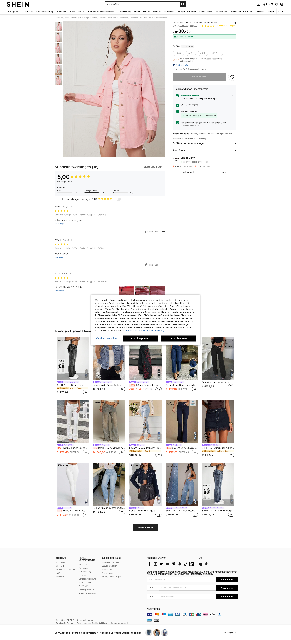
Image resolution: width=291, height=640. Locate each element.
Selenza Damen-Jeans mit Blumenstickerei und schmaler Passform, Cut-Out (145, 448)
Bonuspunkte (107, 570)
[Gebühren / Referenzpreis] (190, 32)
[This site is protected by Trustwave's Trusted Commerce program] (149, 620)
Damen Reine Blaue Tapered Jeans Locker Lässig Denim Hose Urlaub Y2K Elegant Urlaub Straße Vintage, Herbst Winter (182, 385)
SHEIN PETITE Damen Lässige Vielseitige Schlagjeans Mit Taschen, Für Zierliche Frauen (218, 510)
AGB (58, 573)
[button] (276, 4)
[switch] (118, 199)
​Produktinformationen (88, 593)
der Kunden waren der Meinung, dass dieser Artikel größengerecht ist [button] (199, 60)
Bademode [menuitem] (61, 11)
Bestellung (83, 575)
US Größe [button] (186, 46)
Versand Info (84, 564)
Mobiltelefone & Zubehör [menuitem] (241, 11)
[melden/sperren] (163, 231)
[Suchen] (183, 4)
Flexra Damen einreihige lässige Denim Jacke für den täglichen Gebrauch (145, 510)
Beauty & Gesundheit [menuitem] (186, 11)
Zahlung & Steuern (109, 566)
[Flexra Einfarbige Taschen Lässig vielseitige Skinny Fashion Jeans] (73, 484)
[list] (171, 564)
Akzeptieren (153, 609)
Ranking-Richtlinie (86, 590)
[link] (264, 4)
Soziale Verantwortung (65, 570)
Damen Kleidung (72, 18)
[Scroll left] (279, 11)
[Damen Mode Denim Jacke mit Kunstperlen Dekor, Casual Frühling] (109, 358)
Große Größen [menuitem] (205, 11)
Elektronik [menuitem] (260, 11)
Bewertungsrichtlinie (64, 181)
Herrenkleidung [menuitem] (124, 11)
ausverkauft (199, 76)
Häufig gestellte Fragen (111, 577)
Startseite (59, 18)
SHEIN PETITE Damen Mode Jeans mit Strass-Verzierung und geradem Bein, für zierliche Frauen (182, 510)
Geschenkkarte (108, 573)
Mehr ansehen (145, 527)
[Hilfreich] (146, 231)
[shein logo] (18, 4)
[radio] (178, 53)
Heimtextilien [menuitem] (221, 11)
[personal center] (258, 4)
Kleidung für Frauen (88, 18)
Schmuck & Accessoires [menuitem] (163, 11)
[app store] (201, 565)
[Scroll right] (282, 11)
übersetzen (59, 224)
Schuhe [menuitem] (146, 11)
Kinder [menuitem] (137, 11)
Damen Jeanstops (120, 18)
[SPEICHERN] (232, 77)
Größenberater (85, 583)
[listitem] (72, 366)
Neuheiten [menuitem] (28, 11)
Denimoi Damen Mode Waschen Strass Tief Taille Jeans (109, 448)
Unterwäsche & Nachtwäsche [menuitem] (100, 11)
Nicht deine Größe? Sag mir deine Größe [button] (190, 69)
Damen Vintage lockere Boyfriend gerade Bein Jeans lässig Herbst (109, 508)
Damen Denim (105, 18)
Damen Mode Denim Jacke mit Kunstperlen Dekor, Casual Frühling (109, 385)
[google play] (206, 565)
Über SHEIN (61, 566)
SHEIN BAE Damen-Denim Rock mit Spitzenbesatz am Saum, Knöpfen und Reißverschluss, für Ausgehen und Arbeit (218, 448)
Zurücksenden (85, 568)
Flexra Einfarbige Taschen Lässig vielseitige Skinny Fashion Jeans (73, 510)
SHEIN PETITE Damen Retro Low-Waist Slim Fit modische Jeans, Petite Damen (73, 385)
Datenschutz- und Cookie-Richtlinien (92, 623)
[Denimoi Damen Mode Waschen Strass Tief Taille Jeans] (109, 421)
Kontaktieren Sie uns (110, 562)
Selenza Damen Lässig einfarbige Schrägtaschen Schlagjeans (182, 448)
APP (200, 558)
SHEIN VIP (83, 586)
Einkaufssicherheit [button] (189, 112)
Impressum (60, 562)
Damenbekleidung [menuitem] (44, 11)
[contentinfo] (192, 614)
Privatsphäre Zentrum (65, 623)
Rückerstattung (85, 572)
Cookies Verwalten (118, 623)
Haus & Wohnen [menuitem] (76, 11)
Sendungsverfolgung (87, 579)
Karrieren (60, 577)
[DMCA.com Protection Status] (156, 620)
